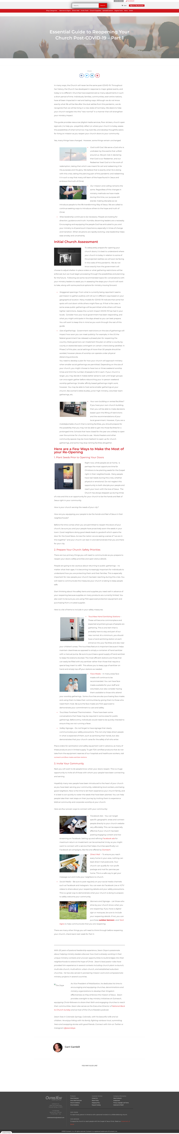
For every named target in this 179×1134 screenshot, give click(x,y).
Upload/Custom (107, 10)
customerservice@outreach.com (55, 1117)
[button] (81, 75)
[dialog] (6, 1132)
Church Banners (74, 1098)
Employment (116, 1100)
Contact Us (95, 1098)
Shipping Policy (96, 1102)
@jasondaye (69, 1028)
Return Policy (95, 1100)
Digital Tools (118, 10)
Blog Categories (51, 10)
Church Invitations (75, 1102)
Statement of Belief (118, 1105)
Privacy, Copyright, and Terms (121, 1102)
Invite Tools (84, 10)
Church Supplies (95, 10)
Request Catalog (96, 1105)
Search (102, 5)
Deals (131, 10)
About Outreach (117, 1098)
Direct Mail (75, 10)
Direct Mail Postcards (76, 1100)
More (126, 10)
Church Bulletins (74, 1105)
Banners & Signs (65, 10)
